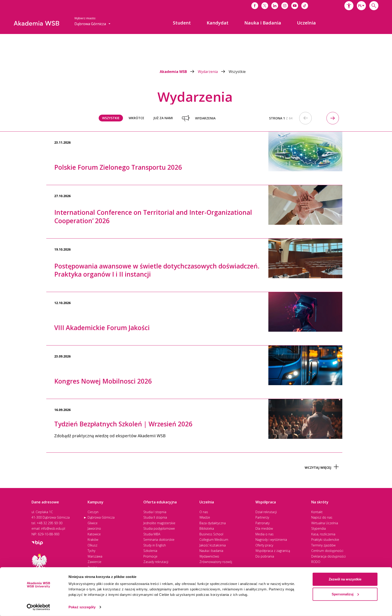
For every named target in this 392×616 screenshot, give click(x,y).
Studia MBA (151, 534)
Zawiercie (94, 562)
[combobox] (361, 5)
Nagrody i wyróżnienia (271, 539)
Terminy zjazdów (323, 545)
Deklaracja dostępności (328, 556)
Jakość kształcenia (212, 545)
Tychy (91, 550)
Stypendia (318, 528)
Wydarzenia (208, 71)
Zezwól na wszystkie (345, 579)
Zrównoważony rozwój (215, 562)
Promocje (150, 556)
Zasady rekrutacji (155, 562)
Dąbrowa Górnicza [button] (90, 23)
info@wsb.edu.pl (53, 528)
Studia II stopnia (155, 517)
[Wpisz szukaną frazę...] (373, 5)
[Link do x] (264, 5)
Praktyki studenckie (325, 539)
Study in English (154, 545)
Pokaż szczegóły (82, 607)
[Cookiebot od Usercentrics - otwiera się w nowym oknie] (38, 607)
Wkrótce (136, 118)
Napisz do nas (321, 517)
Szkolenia (150, 550)
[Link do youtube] (294, 5)
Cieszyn (93, 512)
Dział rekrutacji (266, 512)
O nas (203, 512)
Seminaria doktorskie (158, 539)
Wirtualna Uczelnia (324, 523)
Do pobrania (264, 556)
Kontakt (317, 512)
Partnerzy (262, 517)
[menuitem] (182, 22)
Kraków (93, 539)
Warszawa (95, 556)
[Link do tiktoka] (304, 5)
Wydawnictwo (209, 556)
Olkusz (92, 545)
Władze (204, 517)
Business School (211, 534)
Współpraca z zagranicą (272, 550)
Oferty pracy (264, 545)
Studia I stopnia (154, 512)
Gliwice (93, 523)
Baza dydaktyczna (212, 523)
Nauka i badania (211, 550)
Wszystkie (237, 71)
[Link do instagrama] (284, 5)
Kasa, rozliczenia (323, 534)
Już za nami (163, 118)
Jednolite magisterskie (159, 523)
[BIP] (37, 542)
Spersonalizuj (342, 594)
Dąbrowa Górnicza (101, 517)
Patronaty (262, 523)
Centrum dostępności (327, 550)
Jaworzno (94, 528)
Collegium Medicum (213, 539)
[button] (348, 5)
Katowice (94, 534)
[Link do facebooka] (254, 5)
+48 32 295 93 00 (49, 523)
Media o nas (264, 534)
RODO (315, 562)
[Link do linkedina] (274, 5)
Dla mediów (264, 528)
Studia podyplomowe (159, 528)
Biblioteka (206, 528)
